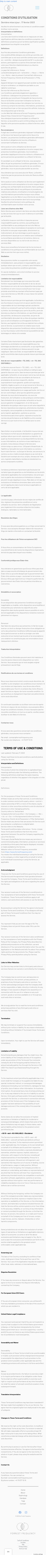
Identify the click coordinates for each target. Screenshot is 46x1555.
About (23, 1493)
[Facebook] (20, 1512)
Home (23, 1490)
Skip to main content (8, 1)
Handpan (23, 1498)
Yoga (23, 1501)
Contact (23, 1504)
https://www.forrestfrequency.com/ (18, 852)
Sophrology (23, 1495)
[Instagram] (26, 1512)
